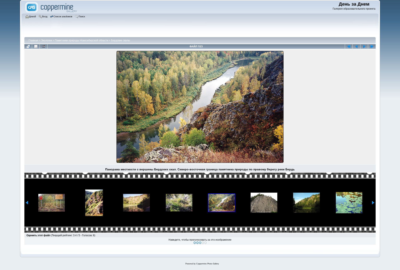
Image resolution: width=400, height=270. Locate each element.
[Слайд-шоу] (43, 46)
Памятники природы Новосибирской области (81, 40)
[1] (194, 242)
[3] (200, 242)
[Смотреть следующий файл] (364, 46)
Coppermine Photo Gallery (207, 264)
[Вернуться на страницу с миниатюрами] (28, 46)
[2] (197, 242)
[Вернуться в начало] (348, 46)
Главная (33, 40)
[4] (202, 242)
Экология (46, 40)
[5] (205, 242)
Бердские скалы (120, 40)
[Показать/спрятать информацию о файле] (36, 46)
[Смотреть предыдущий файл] (356, 46)
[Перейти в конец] (372, 46)
